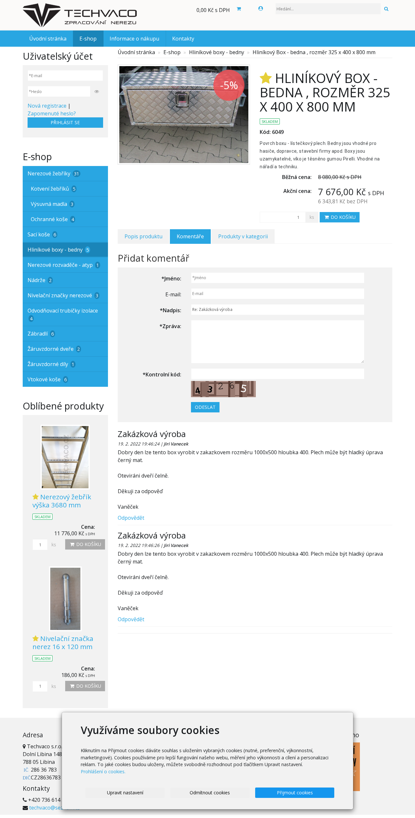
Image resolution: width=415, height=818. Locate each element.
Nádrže (40, 280)
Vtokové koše (47, 379)
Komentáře (190, 236)
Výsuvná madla (52, 203)
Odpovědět (131, 517)
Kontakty (183, 38)
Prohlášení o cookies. (103, 771)
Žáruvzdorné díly (51, 364)
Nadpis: (170, 310)
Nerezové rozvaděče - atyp (63, 264)
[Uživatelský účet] (261, 8)
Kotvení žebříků (53, 188)
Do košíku (342, 217)
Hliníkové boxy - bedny (216, 52)
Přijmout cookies (295, 792)
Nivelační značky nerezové (63, 295)
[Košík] (239, 9)
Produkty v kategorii (243, 236)
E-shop (88, 38)
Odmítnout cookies (210, 792)
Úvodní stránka (47, 38)
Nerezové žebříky (53, 173)
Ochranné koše (52, 219)
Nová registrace (47, 105)
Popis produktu (143, 236)
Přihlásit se (65, 122)
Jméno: (171, 278)
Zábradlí (41, 333)
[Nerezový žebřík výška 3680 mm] (65, 457)
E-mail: (173, 294)
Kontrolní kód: (162, 374)
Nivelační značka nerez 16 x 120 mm (62, 642)
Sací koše (42, 234)
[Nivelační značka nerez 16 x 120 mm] (65, 598)
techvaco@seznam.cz (54, 807)
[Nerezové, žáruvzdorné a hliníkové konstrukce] (81, 15)
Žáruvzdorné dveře (54, 348)
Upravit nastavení (125, 792)
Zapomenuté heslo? (52, 113)
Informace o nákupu (134, 38)
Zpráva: (170, 326)
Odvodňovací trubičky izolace (63, 314)
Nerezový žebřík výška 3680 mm (61, 500)
